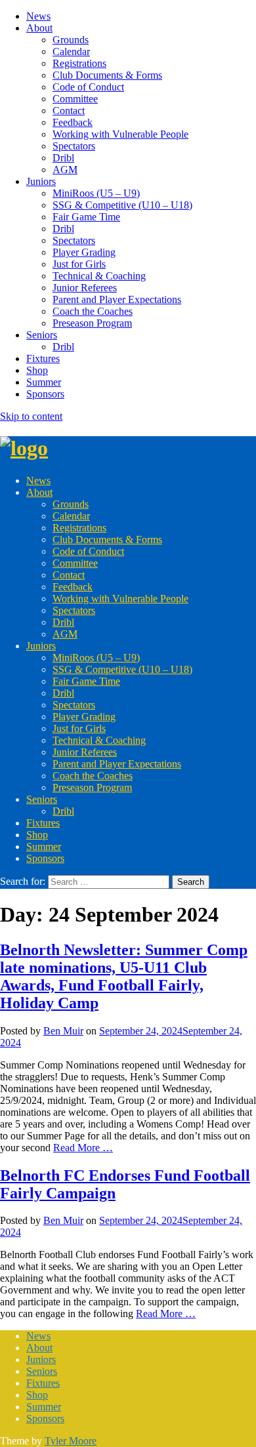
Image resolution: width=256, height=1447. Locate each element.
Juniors (41, 181)
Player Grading (84, 252)
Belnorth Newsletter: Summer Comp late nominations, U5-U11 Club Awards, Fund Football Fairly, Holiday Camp (123, 976)
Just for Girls (79, 264)
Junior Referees (85, 287)
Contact (69, 110)
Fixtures (43, 358)
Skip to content (31, 416)
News (38, 16)
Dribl (63, 157)
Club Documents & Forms (107, 75)
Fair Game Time (86, 216)
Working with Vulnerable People (120, 134)
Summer (43, 382)
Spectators (74, 146)
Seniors (41, 334)
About (39, 27)
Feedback (73, 122)
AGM (65, 169)
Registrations (79, 63)
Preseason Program (92, 323)
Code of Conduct (88, 86)
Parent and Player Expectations (117, 299)
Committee (75, 98)
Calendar (71, 51)
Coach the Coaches (93, 311)
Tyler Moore (70, 1440)
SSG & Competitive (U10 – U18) (122, 205)
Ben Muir (63, 1030)
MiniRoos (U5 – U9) (96, 193)
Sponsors (45, 393)
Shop (37, 370)
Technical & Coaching (99, 275)
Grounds (71, 39)
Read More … (83, 1147)
